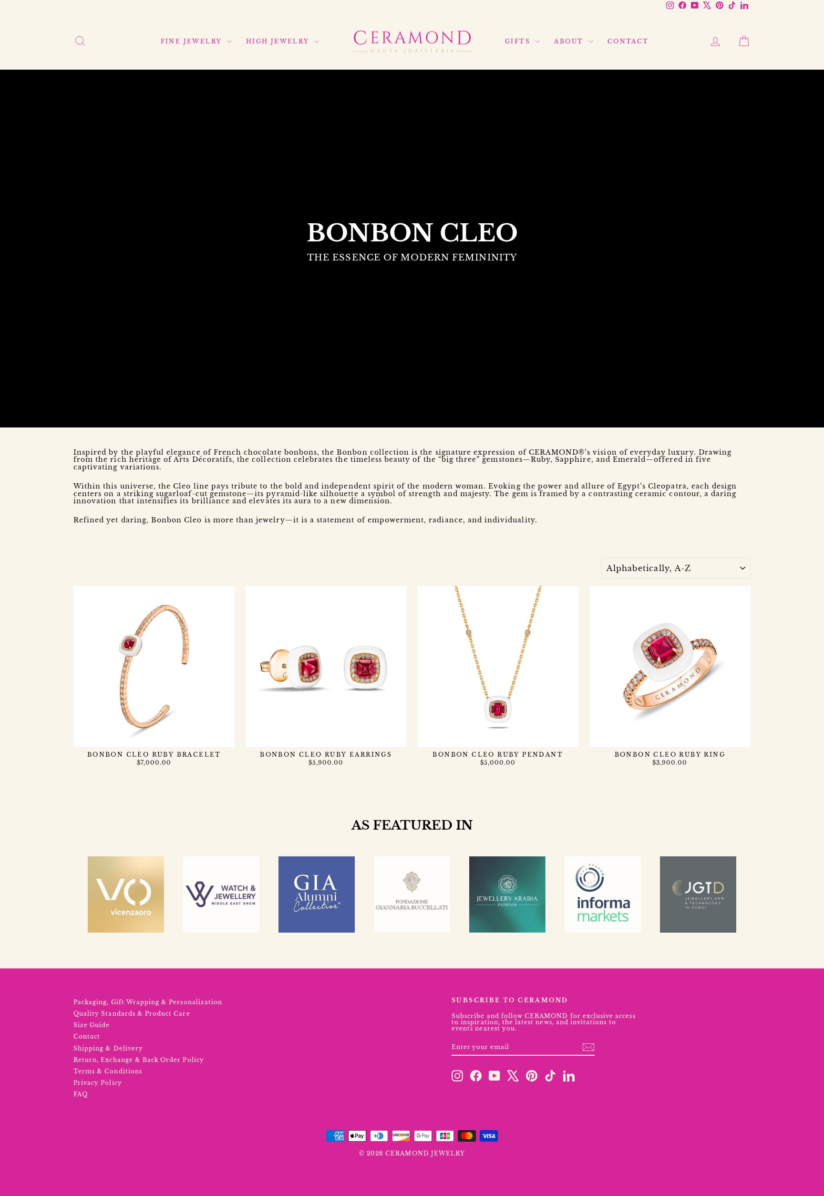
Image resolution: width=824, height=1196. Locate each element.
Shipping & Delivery (108, 1048)
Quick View (154, 737)
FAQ (80, 1094)
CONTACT (628, 41)
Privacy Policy (97, 1082)
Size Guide (91, 1025)
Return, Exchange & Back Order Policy (138, 1059)
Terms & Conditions (107, 1071)
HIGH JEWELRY (279, 41)
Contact (86, 1036)
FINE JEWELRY (193, 41)
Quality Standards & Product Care (131, 1013)
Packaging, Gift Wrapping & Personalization (147, 1002)
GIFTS (519, 41)
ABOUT (570, 41)
